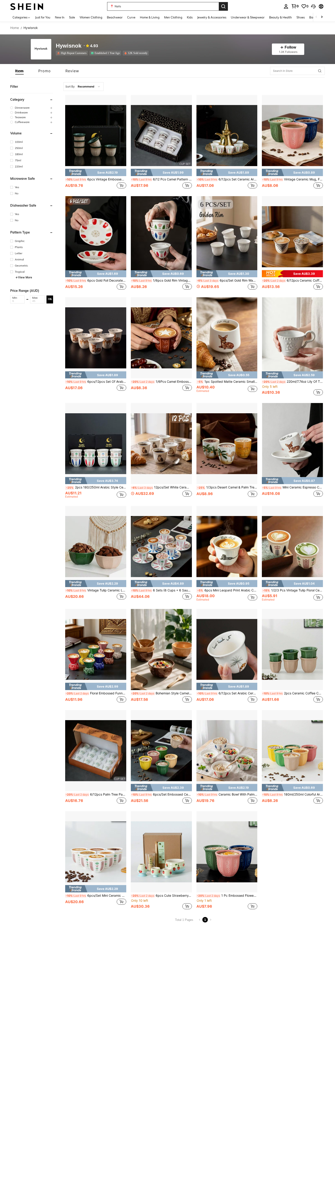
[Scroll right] (321, 17)
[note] (95, 172)
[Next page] (210, 919)
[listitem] (73, 53)
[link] (295, 6)
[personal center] (286, 6)
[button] (313, 6)
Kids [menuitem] (190, 17)
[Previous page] (199, 919)
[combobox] (83, 86)
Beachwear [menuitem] (115, 17)
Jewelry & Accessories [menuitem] (211, 17)
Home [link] (14, 28)
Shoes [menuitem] (300, 17)
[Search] (223, 6)
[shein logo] (26, 6)
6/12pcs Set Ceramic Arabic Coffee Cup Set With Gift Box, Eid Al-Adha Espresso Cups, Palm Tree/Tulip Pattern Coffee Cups (227, 179)
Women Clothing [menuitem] (91, 17)
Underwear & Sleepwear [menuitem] (248, 17)
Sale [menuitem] (72, 17)
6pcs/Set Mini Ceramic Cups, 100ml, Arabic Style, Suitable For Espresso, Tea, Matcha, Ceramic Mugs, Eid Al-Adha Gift (96, 895)
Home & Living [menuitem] (150, 17)
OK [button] (50, 299)
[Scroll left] (316, 17)
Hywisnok (68, 46)
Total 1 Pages (184, 920)
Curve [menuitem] (131, 17)
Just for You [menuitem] (42, 17)
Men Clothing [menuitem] (173, 17)
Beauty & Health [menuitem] (280, 17)
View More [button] (25, 277)
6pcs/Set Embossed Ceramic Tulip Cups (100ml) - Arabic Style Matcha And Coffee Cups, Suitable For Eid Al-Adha (161, 794)
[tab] (19, 71)
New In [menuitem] (59, 17)
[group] (31, 107)
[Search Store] (320, 71)
